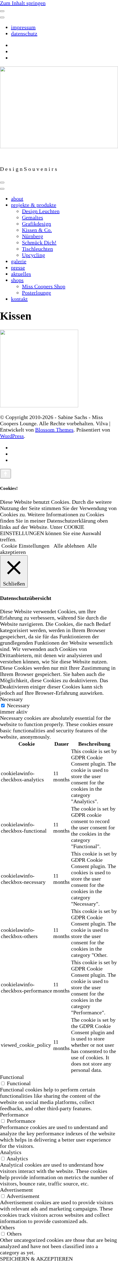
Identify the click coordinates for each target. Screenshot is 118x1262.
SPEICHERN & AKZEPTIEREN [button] (36, 1259)
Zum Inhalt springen (23, 3)
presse (18, 268)
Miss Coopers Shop (43, 286)
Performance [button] (14, 1115)
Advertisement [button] (16, 1190)
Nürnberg (32, 236)
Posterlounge (36, 293)
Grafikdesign (36, 224)
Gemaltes (32, 217)
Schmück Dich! (39, 242)
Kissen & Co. (37, 230)
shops (17, 280)
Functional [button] (12, 1077)
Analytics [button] (10, 1152)
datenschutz (24, 34)
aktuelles (21, 274)
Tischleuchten (37, 249)
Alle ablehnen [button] (69, 546)
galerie (18, 261)
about (17, 199)
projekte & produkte (33, 205)
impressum (23, 27)
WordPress (12, 436)
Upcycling (33, 255)
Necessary (18, 705)
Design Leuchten (41, 211)
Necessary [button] (11, 699)
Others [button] (7, 1227)
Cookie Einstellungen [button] (25, 546)
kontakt (19, 299)
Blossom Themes (54, 430)
